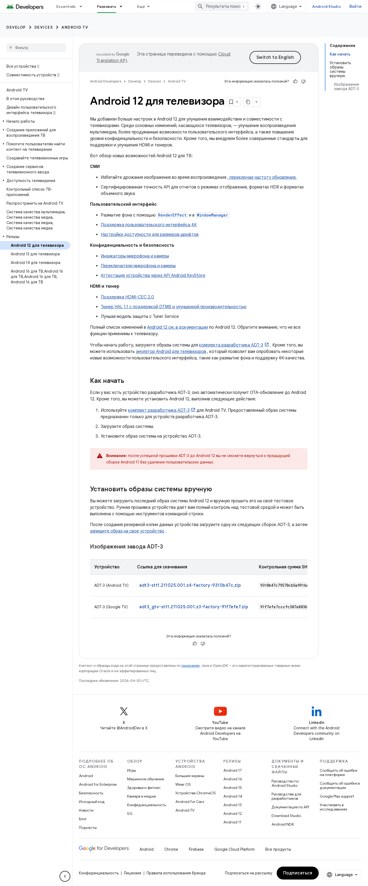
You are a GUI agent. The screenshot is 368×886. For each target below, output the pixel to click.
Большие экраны (189, 775)
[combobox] (222, 6)
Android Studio (326, 6)
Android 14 (232, 796)
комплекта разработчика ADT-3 (231, 345)
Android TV (74, 27)
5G (130, 813)
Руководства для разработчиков (286, 796)
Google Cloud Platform (234, 849)
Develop (16, 27)
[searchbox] (36, 47)
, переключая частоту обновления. (262, 177)
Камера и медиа (141, 796)
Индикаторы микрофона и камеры (135, 256)
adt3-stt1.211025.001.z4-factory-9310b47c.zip (190, 585)
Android (86, 775)
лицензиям (190, 665)
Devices (43, 27)
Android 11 (232, 822)
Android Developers (105, 81)
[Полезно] (295, 81)
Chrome (171, 849)
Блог (83, 818)
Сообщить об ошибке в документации (340, 785)
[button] (35, 121)
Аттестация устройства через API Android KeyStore (153, 275)
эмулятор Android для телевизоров (171, 351)
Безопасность (91, 793)
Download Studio (286, 815)
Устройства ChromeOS (195, 793)
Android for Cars (189, 801)
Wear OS (183, 784)
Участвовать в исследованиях (333, 807)
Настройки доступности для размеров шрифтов (150, 234)
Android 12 (232, 813)
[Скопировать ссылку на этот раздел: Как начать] (129, 381)
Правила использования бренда (176, 873)
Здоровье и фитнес (144, 787)
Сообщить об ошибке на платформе (338, 772)
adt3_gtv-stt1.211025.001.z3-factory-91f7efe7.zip (193, 607)
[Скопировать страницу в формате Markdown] (248, 102)
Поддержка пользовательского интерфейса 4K (149, 225)
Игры (131, 770)
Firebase (196, 849)
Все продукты (278, 849)
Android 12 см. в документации (177, 327)
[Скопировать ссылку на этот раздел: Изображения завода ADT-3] (168, 547)
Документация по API (290, 807)
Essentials (66, 6)
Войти (355, 6)
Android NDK (283, 824)
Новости (86, 810)
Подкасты (88, 827)
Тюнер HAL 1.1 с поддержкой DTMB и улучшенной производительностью (174, 307)
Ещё (141, 6)
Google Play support (337, 796)
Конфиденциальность (146, 804)
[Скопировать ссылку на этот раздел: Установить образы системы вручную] (217, 489)
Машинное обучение (145, 779)
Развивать (106, 6)
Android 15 (232, 787)
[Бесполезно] (303, 81)
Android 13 (232, 804)
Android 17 (232, 770)
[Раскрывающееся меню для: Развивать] (123, 6)
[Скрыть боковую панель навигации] (65, 876)
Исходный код (92, 801)
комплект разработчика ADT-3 (159, 410)
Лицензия (132, 873)
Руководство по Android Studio (285, 783)
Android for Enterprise (98, 784)
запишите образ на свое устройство (127, 531)
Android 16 (232, 779)
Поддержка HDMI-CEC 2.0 (127, 297)
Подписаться (298, 873)
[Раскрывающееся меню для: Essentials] (83, 6)
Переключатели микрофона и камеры (138, 266)
